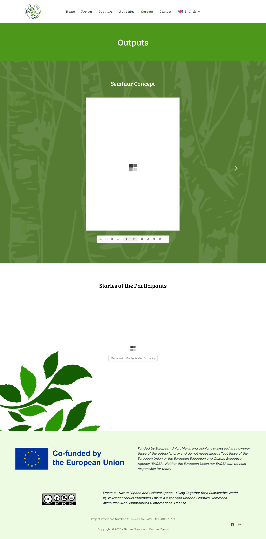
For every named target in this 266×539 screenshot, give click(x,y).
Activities (126, 11)
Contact (165, 11)
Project (86, 11)
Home (70, 11)
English (190, 11)
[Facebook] (232, 524)
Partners (106, 11)
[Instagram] (240, 524)
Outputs (147, 11)
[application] (198, 11)
